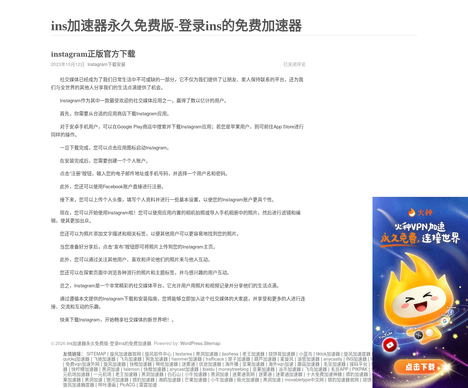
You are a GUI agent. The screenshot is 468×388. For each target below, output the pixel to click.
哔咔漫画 (107, 384)
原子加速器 (239, 359)
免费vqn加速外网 (83, 364)
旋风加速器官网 (125, 353)
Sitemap (212, 343)
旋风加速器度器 (78, 384)
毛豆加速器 (334, 364)
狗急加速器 (156, 359)
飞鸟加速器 (130, 359)
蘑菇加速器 (308, 364)
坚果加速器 (253, 364)
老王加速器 (253, 353)
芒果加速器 (196, 379)
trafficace (215, 359)
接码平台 (358, 364)
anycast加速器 (184, 369)
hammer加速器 (187, 359)
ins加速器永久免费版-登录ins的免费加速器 (176, 25)
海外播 (231, 364)
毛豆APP (339, 369)
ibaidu (208, 369)
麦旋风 (287, 359)
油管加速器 (308, 359)
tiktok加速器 (328, 353)
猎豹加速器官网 (343, 379)
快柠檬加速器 (84, 369)
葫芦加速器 (265, 359)
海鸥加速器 (170, 379)
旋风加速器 (114, 364)
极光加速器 (248, 379)
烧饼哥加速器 (281, 353)
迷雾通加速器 (289, 374)
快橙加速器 (141, 364)
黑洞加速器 (207, 353)
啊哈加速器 (167, 364)
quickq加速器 (76, 359)
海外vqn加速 (281, 364)
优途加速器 (210, 364)
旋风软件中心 (158, 353)
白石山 (174, 374)
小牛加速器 (196, 374)
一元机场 (102, 374)
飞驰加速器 (104, 359)
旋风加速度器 (357, 353)
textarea (183, 353)
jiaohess (230, 353)
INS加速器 (356, 359)
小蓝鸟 (305, 353)
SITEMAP (96, 353)
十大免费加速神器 (324, 374)
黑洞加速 (111, 369)
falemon (132, 369)
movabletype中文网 (304, 379)
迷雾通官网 (243, 374)
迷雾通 (188, 364)
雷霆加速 (148, 384)
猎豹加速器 (357, 374)
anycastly (332, 359)
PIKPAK (359, 369)
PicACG (127, 384)
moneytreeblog (233, 369)
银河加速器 (117, 379)
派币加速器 (290, 369)
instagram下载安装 (106, 64)
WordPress (191, 343)
